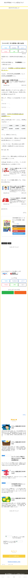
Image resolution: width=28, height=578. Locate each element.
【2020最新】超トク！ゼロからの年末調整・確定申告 (18, 220)
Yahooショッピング (18, 233)
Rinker (18, 223)
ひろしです (5, 243)
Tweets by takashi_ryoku (14, 561)
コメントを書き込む (14, 556)
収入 (10, 243)
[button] (25, 298)
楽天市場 (15, 231)
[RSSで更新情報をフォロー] (20, 292)
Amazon (15, 228)
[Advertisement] (14, 24)
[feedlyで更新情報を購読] (8, 292)
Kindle (15, 226)
